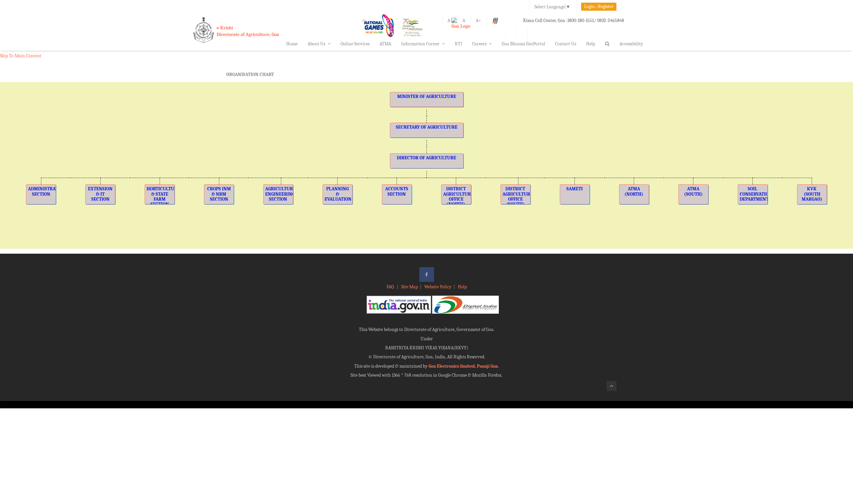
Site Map (409, 287)
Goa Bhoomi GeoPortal (523, 44)
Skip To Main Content (20, 56)
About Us (316, 44)
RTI (458, 44)
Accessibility (631, 44)
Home (292, 44)
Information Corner (420, 44)
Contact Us (565, 44)
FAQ (391, 287)
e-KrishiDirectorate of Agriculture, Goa (248, 31)
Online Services (355, 44)
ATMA (385, 44)
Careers (479, 44)
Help (590, 44)
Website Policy (437, 287)
